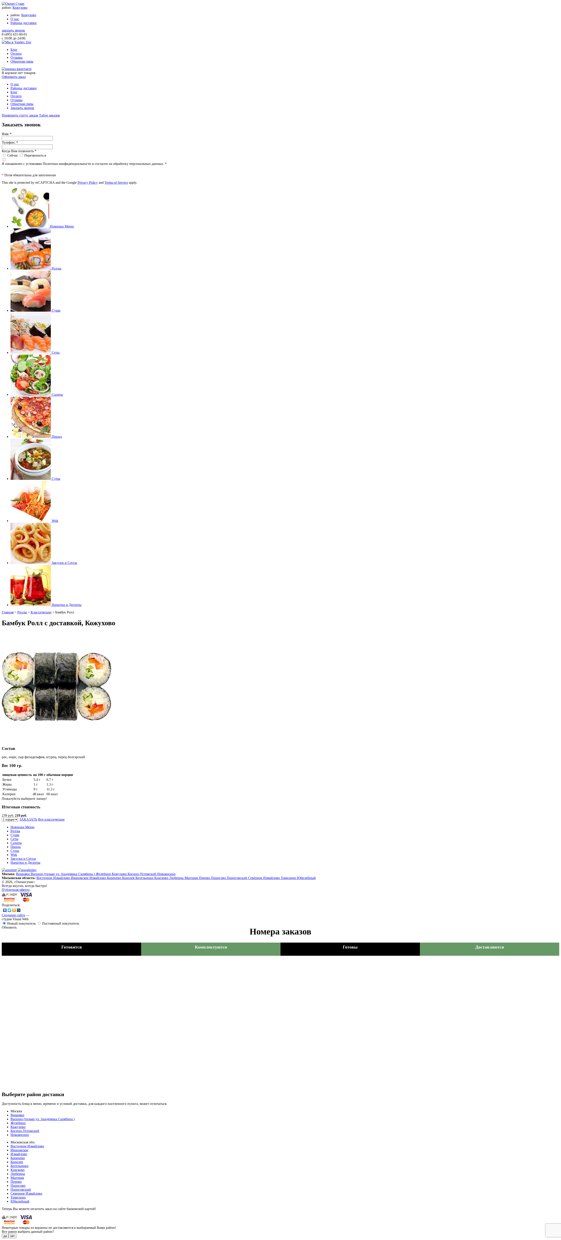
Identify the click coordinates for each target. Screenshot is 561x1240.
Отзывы (17, 57)
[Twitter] (9, 910)
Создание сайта (13, 915)
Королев (128, 878)
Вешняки (23, 874)
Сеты (14, 839)
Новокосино (166, 874)
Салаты (16, 843)
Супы (15, 851)
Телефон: (10, 142)
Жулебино (104, 874)
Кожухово (19, 7)
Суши (15, 835)
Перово (205, 878)
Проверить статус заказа (20, 115)
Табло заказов (49, 115)
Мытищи (192, 878)
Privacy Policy (88, 182)
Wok (14, 855)
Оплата (16, 53)
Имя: (7, 134)
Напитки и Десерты (25, 862)
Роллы (22, 612)
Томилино (289, 878)
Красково (161, 878)
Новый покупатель (21, 923)
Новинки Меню (22, 827)
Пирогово (219, 878)
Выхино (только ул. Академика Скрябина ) (63, 874)
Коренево (114, 878)
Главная (8, 612)
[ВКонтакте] (5, 910)
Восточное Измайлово (53, 878)
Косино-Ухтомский (142, 874)
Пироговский (237, 878)
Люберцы (177, 878)
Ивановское (80, 878)
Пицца (16, 847)
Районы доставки (24, 23)
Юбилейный (306, 878)
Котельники (144, 878)
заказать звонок (13, 30)
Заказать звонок (22, 108)
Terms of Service (116, 182)
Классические (41, 612)
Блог (14, 49)
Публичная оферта (16, 890)
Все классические (51, 819)
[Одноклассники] (14, 910)
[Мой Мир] (18, 910)
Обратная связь (22, 61)
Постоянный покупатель (60, 923)
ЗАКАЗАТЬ (28, 819)
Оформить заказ (14, 77)
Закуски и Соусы (23, 858)
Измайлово (98, 878)
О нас (15, 19)
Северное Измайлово (264, 878)
